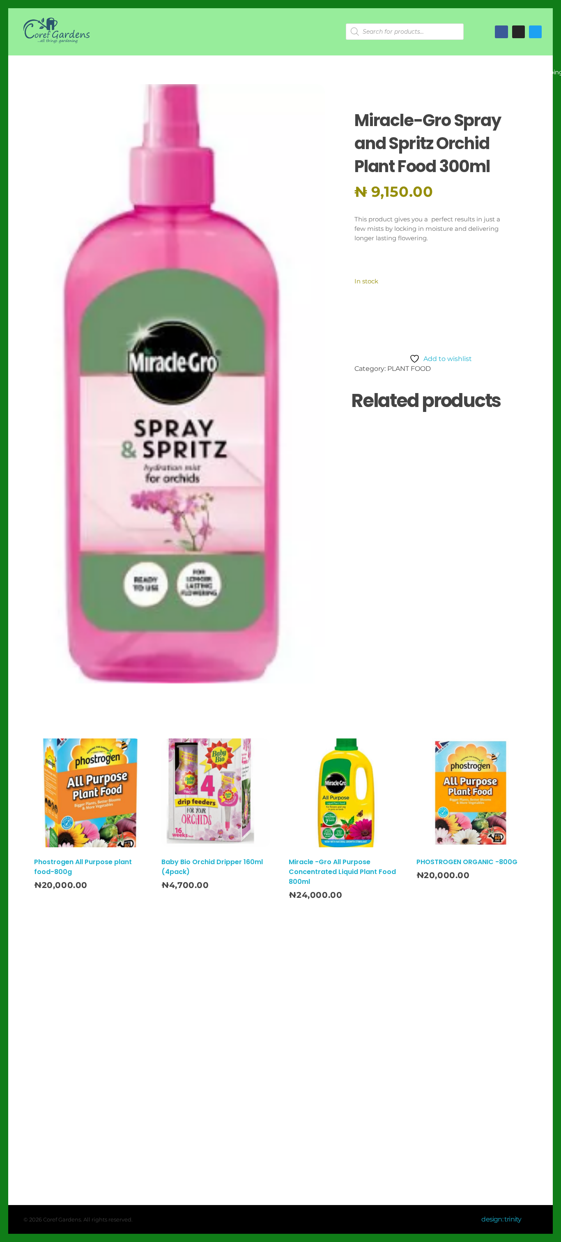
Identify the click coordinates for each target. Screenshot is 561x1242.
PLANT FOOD (409, 369)
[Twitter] (535, 31)
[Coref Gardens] (56, 30)
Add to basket (398, 320)
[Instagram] (297, 1022)
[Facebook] (501, 31)
